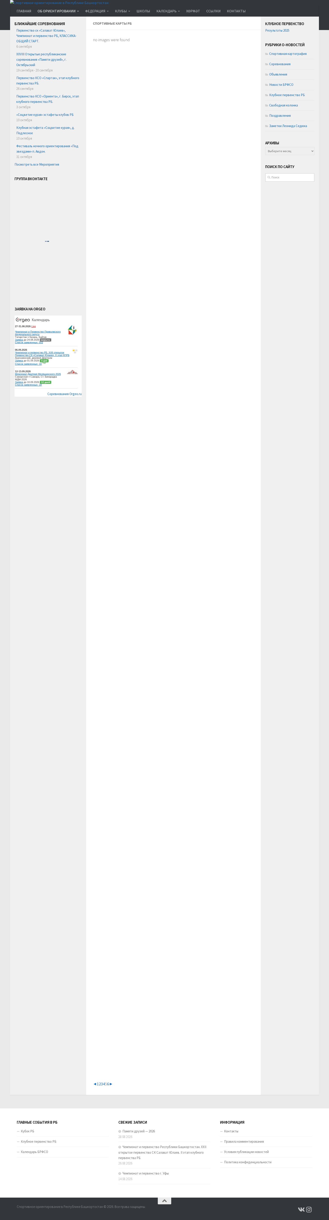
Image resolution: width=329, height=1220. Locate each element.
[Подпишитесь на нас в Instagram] (309, 1210)
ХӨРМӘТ (193, 11)
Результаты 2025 (277, 30)
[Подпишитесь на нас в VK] (301, 1210)
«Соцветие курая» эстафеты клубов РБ (45, 114)
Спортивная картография (288, 54)
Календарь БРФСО (34, 1152)
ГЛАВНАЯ (24, 11)
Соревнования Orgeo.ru (64, 394)
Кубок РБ (27, 1131)
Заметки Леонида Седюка (288, 126)
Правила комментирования (244, 1141)
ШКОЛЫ (143, 11)
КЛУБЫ (121, 11)
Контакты (231, 1131)
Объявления (278, 74)
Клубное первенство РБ (287, 95)
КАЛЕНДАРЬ (166, 11)
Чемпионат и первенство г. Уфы (145, 1173)
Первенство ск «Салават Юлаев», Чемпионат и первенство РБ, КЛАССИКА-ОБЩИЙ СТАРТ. (46, 35)
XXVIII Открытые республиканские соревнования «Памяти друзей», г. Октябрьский (41, 59)
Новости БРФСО (281, 84)
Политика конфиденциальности (247, 1162)
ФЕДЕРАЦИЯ (95, 11)
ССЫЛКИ (213, 11)
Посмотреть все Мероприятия (37, 164)
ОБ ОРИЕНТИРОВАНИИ (57, 11)
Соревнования (280, 64)
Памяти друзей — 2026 (138, 1131)
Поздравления (280, 115)
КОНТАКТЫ (236, 11)
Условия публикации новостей (246, 1152)
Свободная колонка (283, 105)
